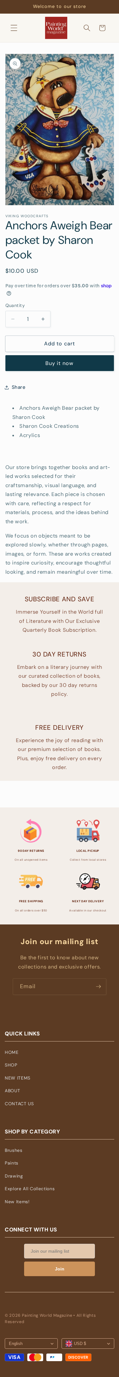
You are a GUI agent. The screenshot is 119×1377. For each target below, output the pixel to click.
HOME (12, 1052)
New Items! (17, 1201)
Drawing (14, 1176)
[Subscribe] (98, 986)
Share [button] (19, 387)
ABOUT (12, 1090)
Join (59, 1268)
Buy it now (59, 363)
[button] (14, 28)
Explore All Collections (30, 1188)
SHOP (11, 1065)
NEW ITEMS (17, 1078)
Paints (11, 1163)
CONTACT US (19, 1103)
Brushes (14, 1150)
